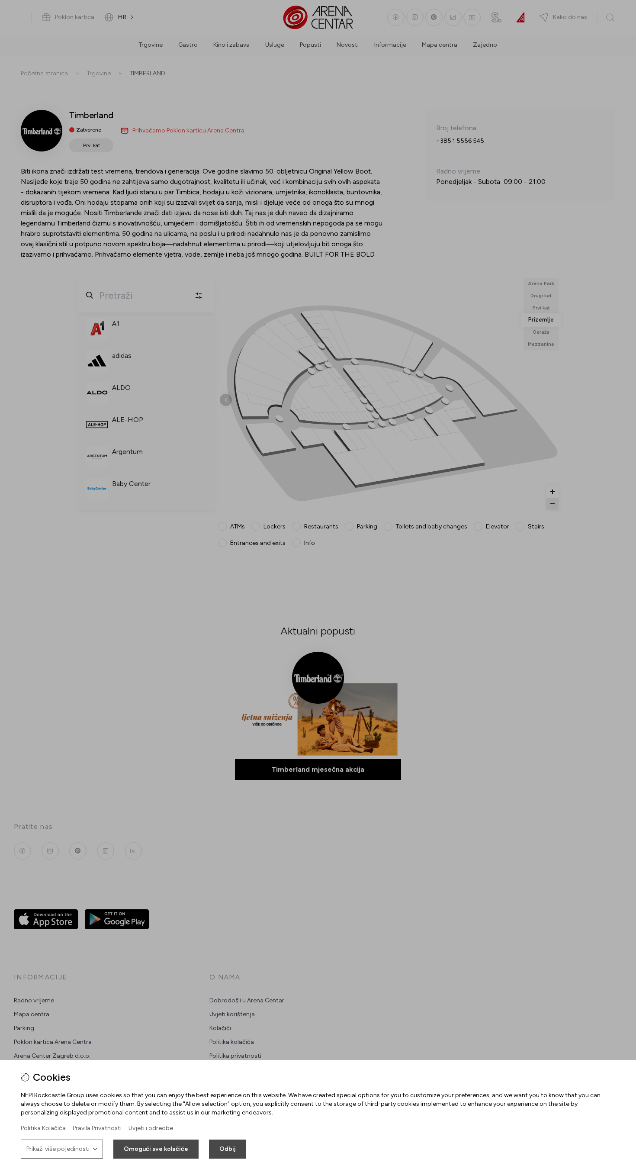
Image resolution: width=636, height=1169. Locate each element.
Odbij (227, 1149)
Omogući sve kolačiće (156, 1149)
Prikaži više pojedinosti (58, 1149)
